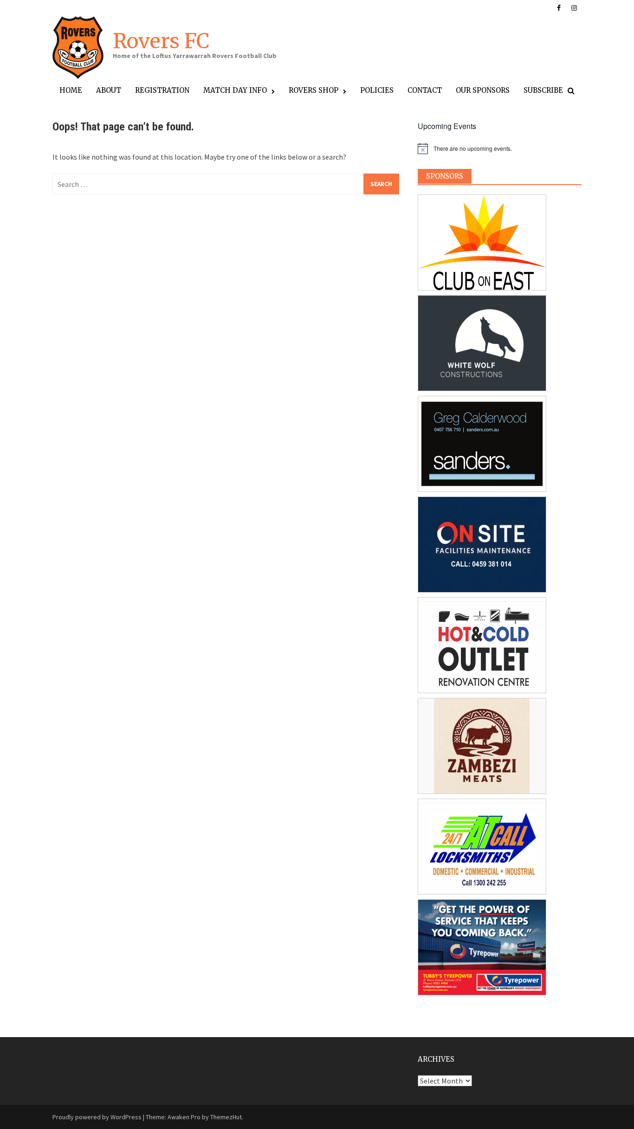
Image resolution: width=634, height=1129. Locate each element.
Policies (377, 90)
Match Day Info (235, 90)
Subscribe (543, 90)
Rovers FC (161, 41)
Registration (162, 90)
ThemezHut (226, 1117)
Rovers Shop (313, 90)
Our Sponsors (483, 90)
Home (70, 90)
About (108, 90)
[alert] (500, 148)
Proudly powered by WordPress (97, 1117)
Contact (425, 90)
